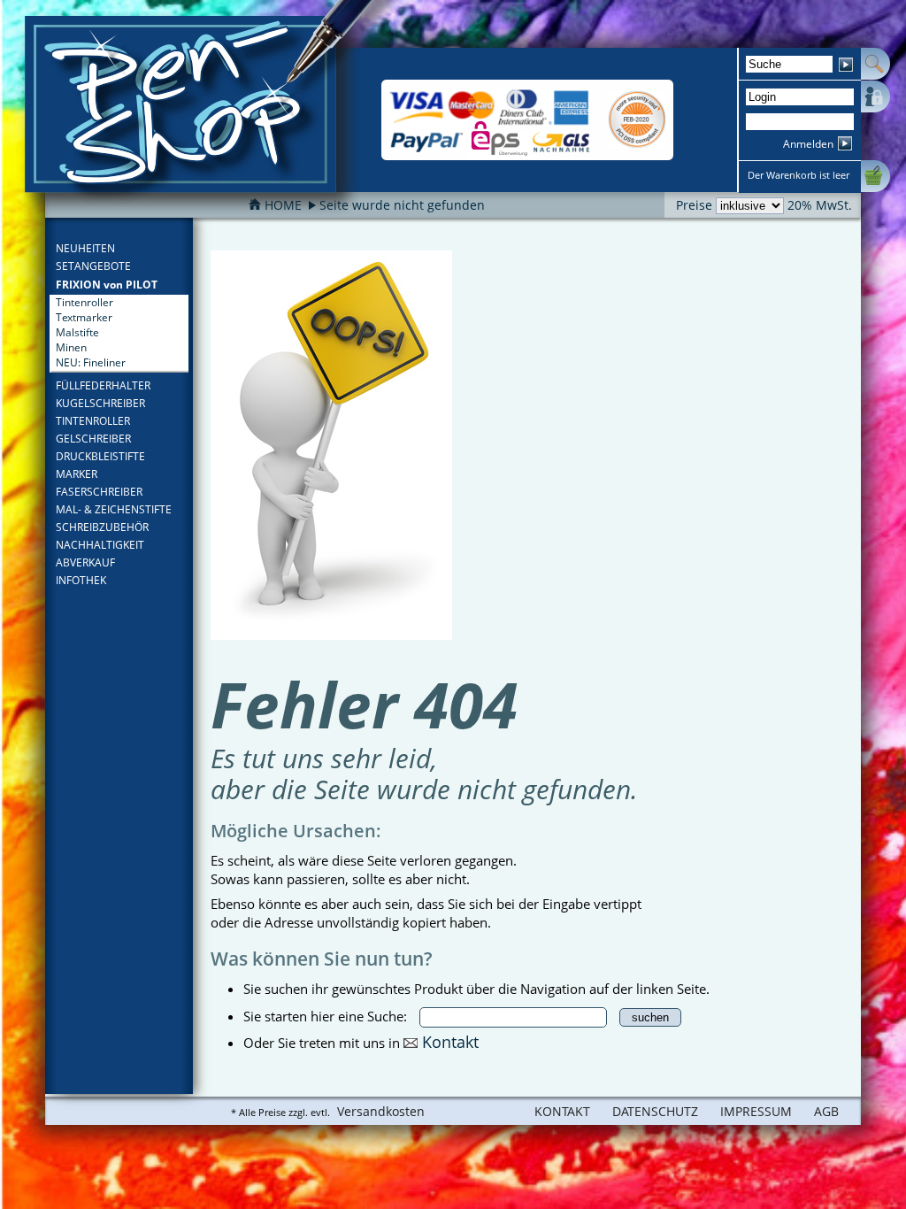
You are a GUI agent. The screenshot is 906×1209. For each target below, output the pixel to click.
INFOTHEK (81, 580)
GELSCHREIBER (93, 438)
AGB (826, 1111)
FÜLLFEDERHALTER (103, 385)
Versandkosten (381, 1111)
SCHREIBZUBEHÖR (102, 527)
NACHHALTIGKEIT (100, 544)
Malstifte (77, 332)
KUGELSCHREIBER (100, 403)
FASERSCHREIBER (99, 491)
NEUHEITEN (85, 248)
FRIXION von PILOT (106, 284)
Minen (71, 347)
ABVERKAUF (85, 562)
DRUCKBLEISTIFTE (100, 456)
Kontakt (450, 1041)
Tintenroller (84, 302)
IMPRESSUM (756, 1111)
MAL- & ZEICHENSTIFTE (114, 509)
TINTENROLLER (93, 420)
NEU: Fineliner (91, 362)
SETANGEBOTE (93, 265)
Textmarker (84, 317)
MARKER (76, 473)
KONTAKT (562, 1111)
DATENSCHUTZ (655, 1111)
